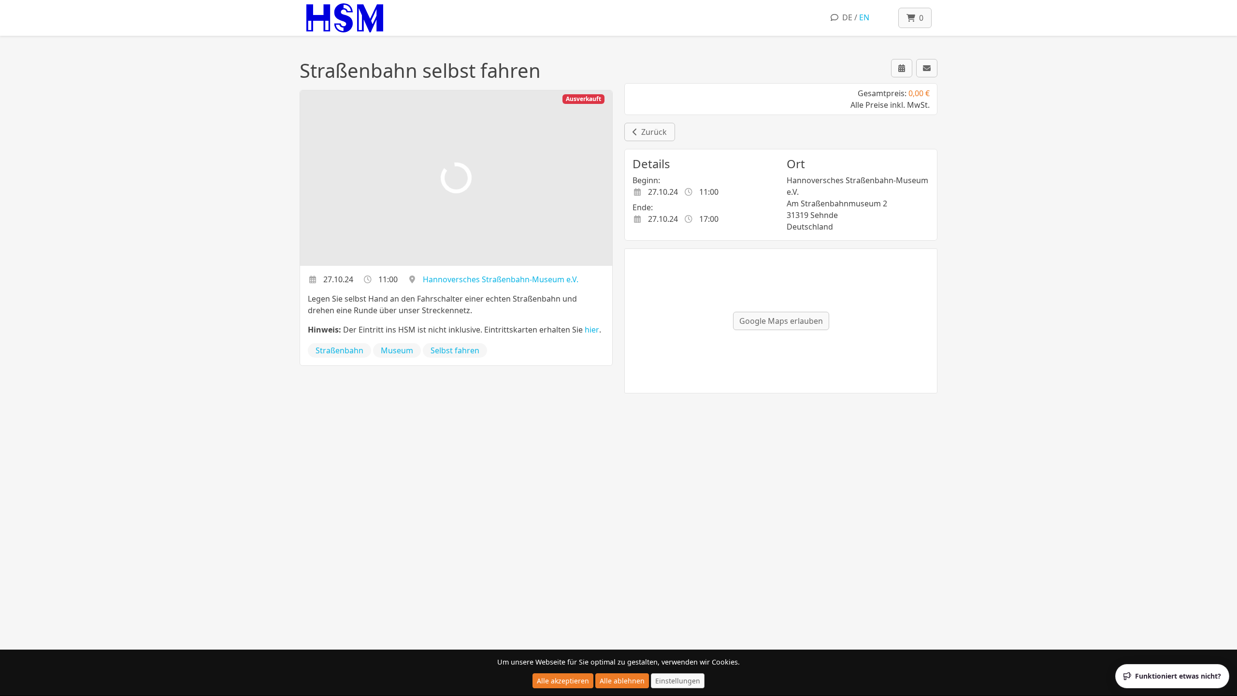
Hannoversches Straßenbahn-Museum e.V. (500, 279)
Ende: (643, 207)
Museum (397, 350)
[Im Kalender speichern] (901, 68)
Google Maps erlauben (781, 321)
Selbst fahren (455, 350)
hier (592, 329)
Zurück (652, 132)
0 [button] (919, 18)
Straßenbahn (339, 350)
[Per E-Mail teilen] (926, 68)
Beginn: (646, 180)
